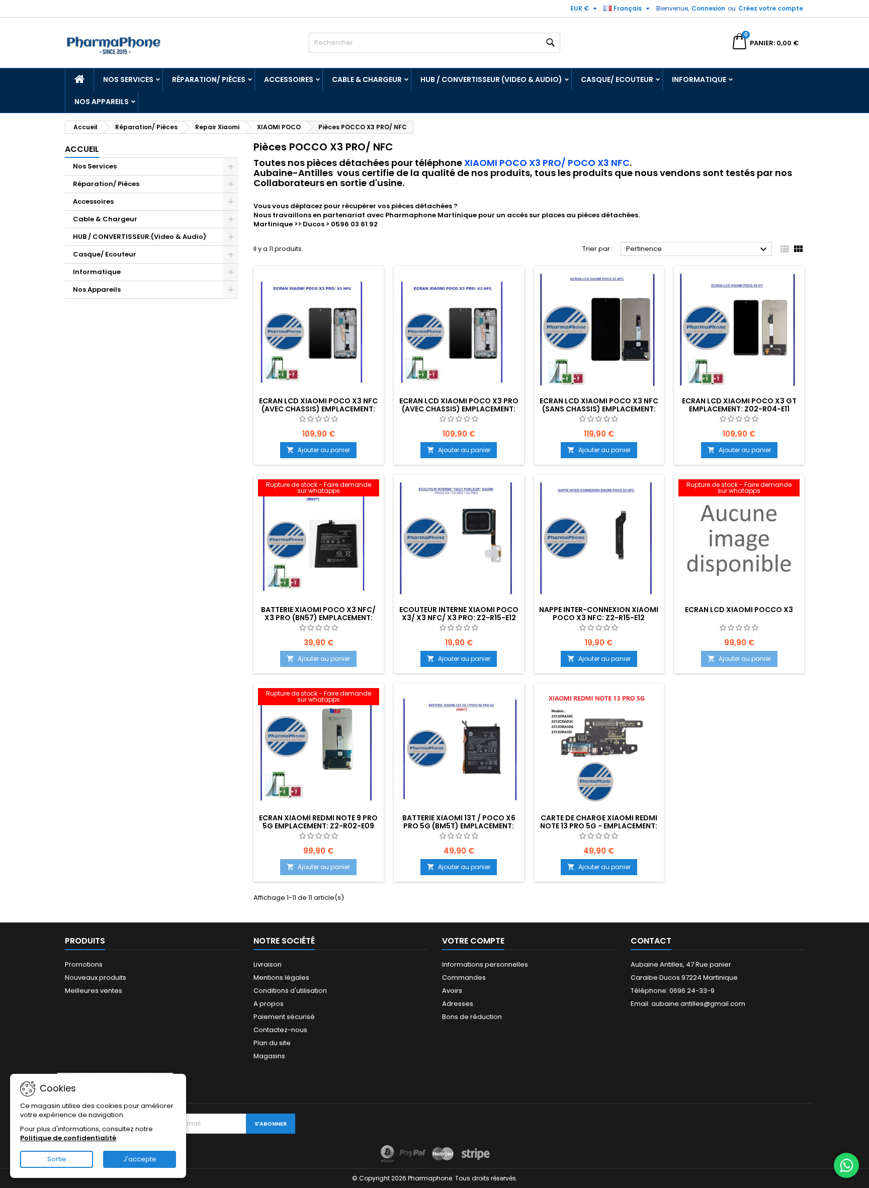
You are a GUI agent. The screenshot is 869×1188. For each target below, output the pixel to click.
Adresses (457, 1003)
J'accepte (139, 1159)
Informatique (699, 79)
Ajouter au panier (318, 450)
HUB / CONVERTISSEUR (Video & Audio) (491, 79)
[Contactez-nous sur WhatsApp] (846, 1165)
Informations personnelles (485, 964)
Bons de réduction (472, 1017)
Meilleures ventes (93, 990)
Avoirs (452, 990)
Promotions (84, 964)
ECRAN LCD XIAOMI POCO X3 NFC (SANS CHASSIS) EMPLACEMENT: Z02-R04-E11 (599, 409)
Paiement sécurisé (284, 1017)
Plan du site (272, 1043)
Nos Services (128, 79)
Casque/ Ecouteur (617, 79)
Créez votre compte (770, 8)
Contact (651, 941)
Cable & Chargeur (367, 79)
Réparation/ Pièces (208, 79)
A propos (268, 1003)
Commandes (464, 977)
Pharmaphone (410, 215)
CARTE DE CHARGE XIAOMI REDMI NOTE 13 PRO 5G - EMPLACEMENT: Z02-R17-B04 (598, 826)
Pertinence (697, 249)
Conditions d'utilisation (290, 990)
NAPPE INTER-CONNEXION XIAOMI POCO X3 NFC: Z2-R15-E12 (598, 614)
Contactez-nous (280, 1030)
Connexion (708, 8)
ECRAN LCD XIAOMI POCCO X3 (739, 610)
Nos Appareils (101, 102)
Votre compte (473, 941)
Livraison (267, 964)
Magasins (269, 1056)
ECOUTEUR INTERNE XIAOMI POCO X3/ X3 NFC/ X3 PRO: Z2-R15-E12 (458, 614)
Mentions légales (281, 977)
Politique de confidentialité (68, 1138)
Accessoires (288, 79)
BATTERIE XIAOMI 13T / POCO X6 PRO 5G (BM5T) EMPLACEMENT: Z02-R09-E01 (458, 826)
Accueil (82, 149)
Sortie (56, 1159)
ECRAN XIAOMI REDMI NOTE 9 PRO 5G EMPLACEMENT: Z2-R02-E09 (318, 822)
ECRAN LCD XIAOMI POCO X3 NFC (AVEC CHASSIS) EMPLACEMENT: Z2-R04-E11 (318, 409)
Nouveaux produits (95, 977)
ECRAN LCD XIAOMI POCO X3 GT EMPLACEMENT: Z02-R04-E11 (739, 405)
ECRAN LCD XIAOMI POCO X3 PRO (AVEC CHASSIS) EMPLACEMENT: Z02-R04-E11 (458, 409)
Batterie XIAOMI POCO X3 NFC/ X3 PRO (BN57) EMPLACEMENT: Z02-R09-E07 (318, 618)
